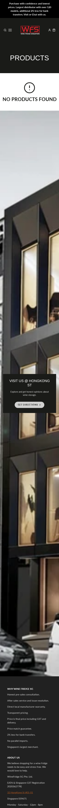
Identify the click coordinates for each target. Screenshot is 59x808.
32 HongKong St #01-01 (20, 792)
